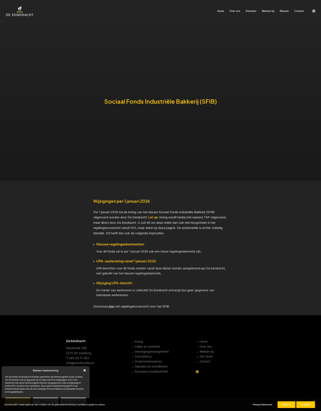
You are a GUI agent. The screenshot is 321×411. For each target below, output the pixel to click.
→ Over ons (204, 346)
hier (111, 306)
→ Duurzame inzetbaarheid (149, 371)
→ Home (201, 341)
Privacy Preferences (262, 404)
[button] (84, 370)
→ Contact (203, 361)
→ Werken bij (205, 351)
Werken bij (268, 11)
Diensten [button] (251, 11)
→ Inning (137, 341)
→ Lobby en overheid (145, 346)
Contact (299, 11)
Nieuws (284, 11)
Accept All (305, 404)
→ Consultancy (141, 356)
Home (220, 11)
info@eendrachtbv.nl (80, 363)
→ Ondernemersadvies (146, 361)
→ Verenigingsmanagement (150, 351)
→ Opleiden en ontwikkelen (149, 366)
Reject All (286, 404)
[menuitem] (220, 11)
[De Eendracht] (19, 11)
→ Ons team (204, 356)
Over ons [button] (235, 11)
